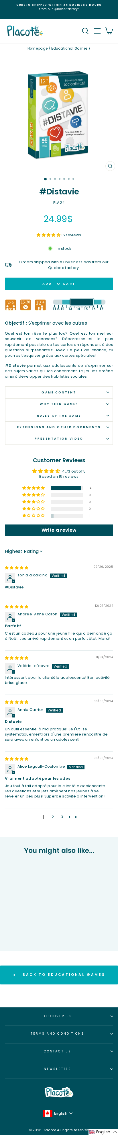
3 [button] (62, 817)
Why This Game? (59, 404)
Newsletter (57, 1069)
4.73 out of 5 (74, 471)
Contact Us (57, 1051)
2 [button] (53, 817)
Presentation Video (59, 438)
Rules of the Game (59, 416)
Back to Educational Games (63, 974)
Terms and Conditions (57, 1033)
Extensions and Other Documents (59, 427)
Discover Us (57, 1016)
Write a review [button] (59, 530)
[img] (17, 567)
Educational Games (69, 48)
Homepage (37, 48)
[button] (49, 235)
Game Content (59, 392)
